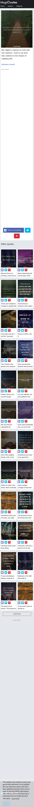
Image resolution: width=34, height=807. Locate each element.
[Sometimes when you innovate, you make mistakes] (8, 501)
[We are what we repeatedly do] (8, 410)
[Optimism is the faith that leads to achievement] (25, 561)
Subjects (19, 6)
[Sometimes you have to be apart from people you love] (25, 440)
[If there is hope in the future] (8, 470)
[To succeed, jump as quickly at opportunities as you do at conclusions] (25, 591)
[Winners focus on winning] (8, 258)
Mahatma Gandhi (8, 64)
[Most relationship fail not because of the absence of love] (25, 258)
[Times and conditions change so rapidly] (8, 289)
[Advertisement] (16, 148)
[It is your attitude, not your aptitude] (25, 380)
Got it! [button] (6, 803)
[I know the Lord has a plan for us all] (25, 531)
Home (2, 6)
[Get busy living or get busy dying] (8, 531)
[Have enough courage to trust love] (25, 470)
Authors (10, 6)
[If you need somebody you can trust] (25, 410)
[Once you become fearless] (25, 349)
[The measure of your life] (25, 501)
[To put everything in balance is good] (8, 561)
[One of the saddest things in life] (8, 440)
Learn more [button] (15, 798)
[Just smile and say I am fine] (8, 319)
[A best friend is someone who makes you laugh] (25, 289)
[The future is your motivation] (8, 591)
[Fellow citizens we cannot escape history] (8, 380)
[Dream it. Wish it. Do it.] (25, 319)
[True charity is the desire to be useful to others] (8, 349)
